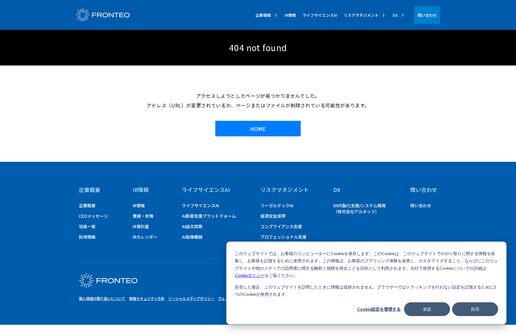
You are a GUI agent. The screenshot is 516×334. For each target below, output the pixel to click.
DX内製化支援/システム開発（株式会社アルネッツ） (359, 208)
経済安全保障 (272, 216)
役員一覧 (87, 226)
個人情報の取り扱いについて (102, 298)
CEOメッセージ (93, 216)
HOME (258, 128)
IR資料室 (141, 226)
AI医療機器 (192, 237)
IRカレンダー (145, 237)
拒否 (475, 309)
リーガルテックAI (277, 205)
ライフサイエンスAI (319, 15)
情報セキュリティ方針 (147, 298)
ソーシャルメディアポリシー (191, 298)
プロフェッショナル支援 (283, 237)
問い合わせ (427, 15)
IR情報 (290, 15)
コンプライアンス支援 (281, 226)
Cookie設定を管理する (379, 309)
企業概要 (89, 189)
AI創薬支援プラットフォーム (209, 216)
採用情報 (87, 237)
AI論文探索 (192, 226)
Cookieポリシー (250, 275)
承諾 (427, 309)
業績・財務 (143, 216)
